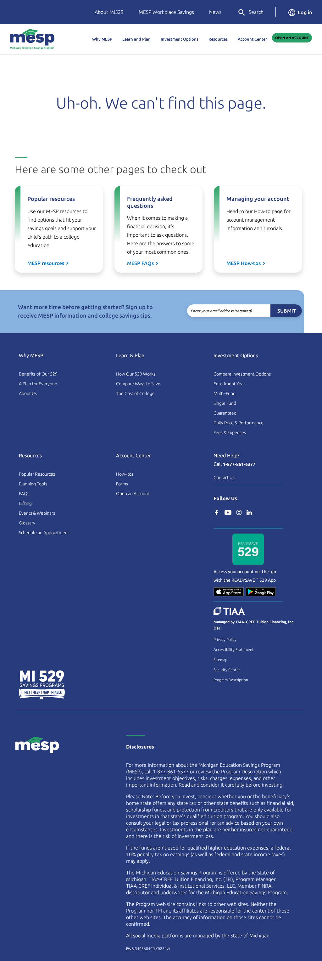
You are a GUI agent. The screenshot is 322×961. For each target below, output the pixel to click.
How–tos (124, 474)
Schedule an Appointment (44, 532)
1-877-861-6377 (239, 464)
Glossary (27, 522)
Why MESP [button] (102, 39)
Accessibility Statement (234, 649)
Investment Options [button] (179, 39)
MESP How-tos (243, 263)
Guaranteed (225, 412)
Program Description (231, 680)
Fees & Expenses (230, 432)
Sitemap (220, 660)
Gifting (25, 503)
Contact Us (224, 477)
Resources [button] (218, 39)
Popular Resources (37, 474)
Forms (122, 483)
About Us (28, 393)
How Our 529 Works (135, 373)
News (215, 12)
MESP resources (45, 263)
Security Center (227, 670)
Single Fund (225, 403)
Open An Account (292, 38)
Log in (305, 12)
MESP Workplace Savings (166, 12)
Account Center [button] (252, 39)
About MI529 (109, 12)
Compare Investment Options (242, 373)
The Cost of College (135, 393)
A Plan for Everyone (38, 383)
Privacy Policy (225, 639)
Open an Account (132, 493)
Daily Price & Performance (239, 422)
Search (256, 12)
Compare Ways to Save (138, 383)
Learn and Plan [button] (136, 39)
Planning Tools (33, 483)
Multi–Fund (225, 393)
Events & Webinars (37, 513)
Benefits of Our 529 (38, 373)
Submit (286, 311)
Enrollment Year (229, 383)
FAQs (24, 493)
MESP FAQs (140, 263)
